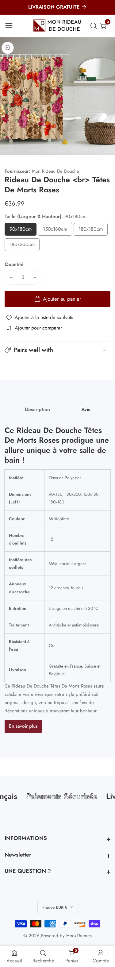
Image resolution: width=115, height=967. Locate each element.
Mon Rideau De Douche (55, 171)
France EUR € (55, 907)
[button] (57, 350)
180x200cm (25, 246)
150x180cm (57, 230)
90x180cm (23, 230)
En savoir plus (23, 726)
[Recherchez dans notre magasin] (95, 26)
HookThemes (79, 936)
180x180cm (93, 230)
